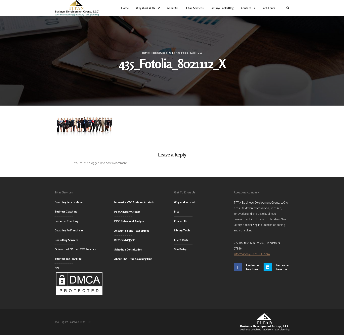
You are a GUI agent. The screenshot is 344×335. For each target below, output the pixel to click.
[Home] (231, 322)
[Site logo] (77, 8)
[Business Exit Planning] (82, 258)
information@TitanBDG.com (252, 254)
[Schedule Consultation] (142, 249)
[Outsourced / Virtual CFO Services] (82, 249)
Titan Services (159, 52)
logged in (96, 163)
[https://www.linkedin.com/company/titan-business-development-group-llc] (276, 267)
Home (145, 52)
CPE (171, 52)
